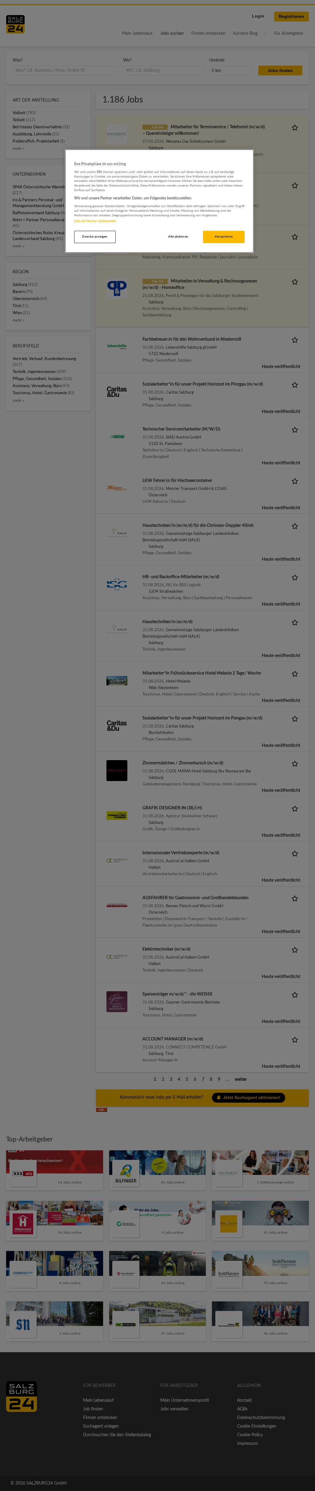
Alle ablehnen (178, 236)
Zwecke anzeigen (94, 236)
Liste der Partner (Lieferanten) (95, 221)
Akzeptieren (224, 236)
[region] (159, 201)
